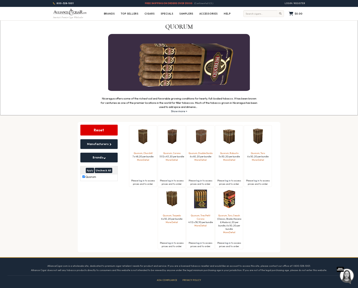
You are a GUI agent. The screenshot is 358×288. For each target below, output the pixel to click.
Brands (98, 157)
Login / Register (295, 3)
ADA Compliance (167, 280)
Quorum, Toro (258, 153)
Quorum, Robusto (229, 153)
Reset (99, 130)
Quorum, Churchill (143, 153)
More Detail (143, 159)
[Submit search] (280, 13)
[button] (295, 14)
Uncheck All (103, 170)
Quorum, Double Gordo (201, 153)
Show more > (179, 111)
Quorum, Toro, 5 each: (229, 215)
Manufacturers (98, 144)
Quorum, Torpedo (172, 215)
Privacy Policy (192, 280)
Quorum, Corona (171, 153)
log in (142, 180)
